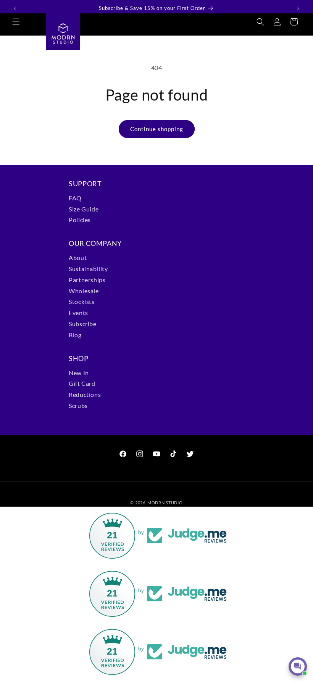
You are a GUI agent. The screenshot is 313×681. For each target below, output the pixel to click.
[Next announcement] (298, 8)
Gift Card (82, 383)
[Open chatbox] (298, 666)
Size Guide (83, 209)
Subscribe (82, 323)
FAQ (75, 198)
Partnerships (87, 279)
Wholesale (83, 290)
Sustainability (88, 268)
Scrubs (78, 405)
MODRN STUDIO (164, 502)
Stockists (81, 301)
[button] (16, 21)
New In (79, 372)
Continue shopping (156, 128)
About (78, 257)
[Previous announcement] (14, 8)
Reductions (85, 394)
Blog (75, 334)
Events (78, 312)
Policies (80, 219)
